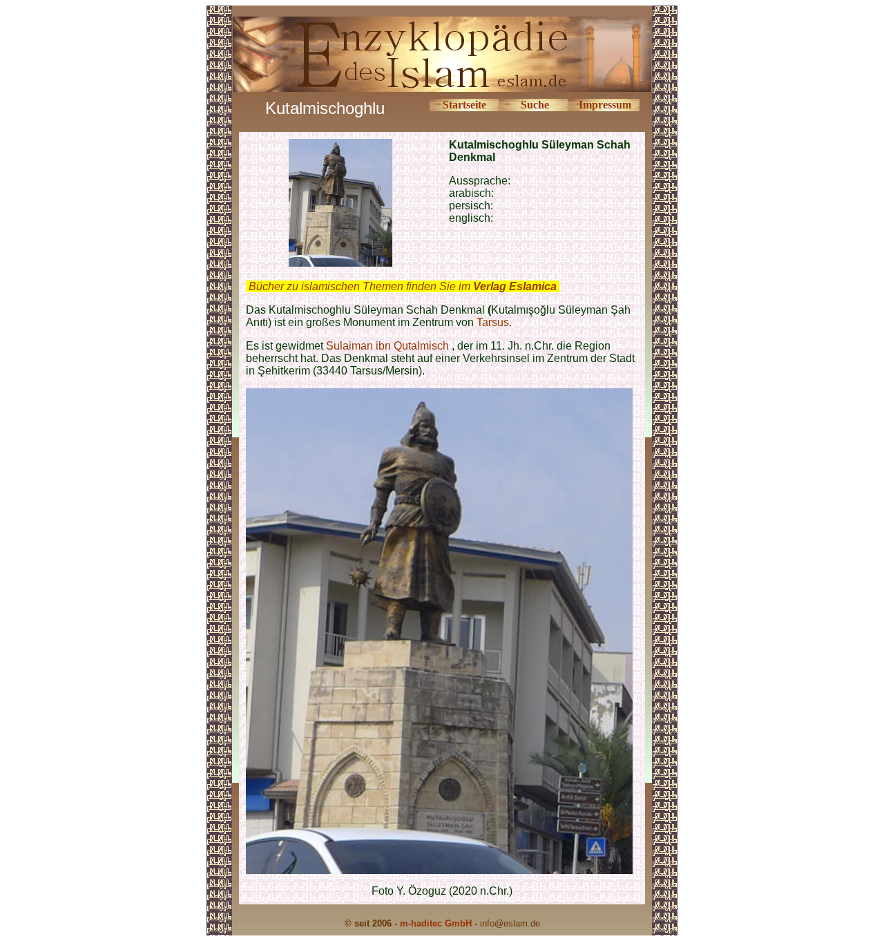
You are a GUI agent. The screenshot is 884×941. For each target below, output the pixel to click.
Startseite (464, 105)
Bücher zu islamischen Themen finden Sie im (403, 286)
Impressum (605, 105)
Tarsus (493, 322)
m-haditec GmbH (436, 923)
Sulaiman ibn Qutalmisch (387, 346)
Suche (535, 105)
